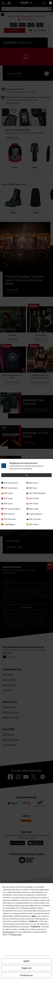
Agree (26, 961)
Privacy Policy (16, 934)
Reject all (26, 968)
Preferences (26, 975)
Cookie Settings (8, 932)
